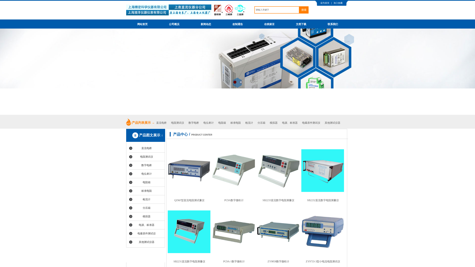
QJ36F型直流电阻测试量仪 (189, 200)
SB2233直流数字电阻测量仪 (278, 200)
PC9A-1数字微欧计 (234, 261)
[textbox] (276, 10)
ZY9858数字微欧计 (278, 261)
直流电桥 (161, 122)
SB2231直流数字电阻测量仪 (189, 261)
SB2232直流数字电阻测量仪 (323, 200)
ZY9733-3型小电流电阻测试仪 (323, 261)
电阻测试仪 (177, 122)
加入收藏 (338, 3)
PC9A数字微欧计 (234, 200)
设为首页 (324, 3)
